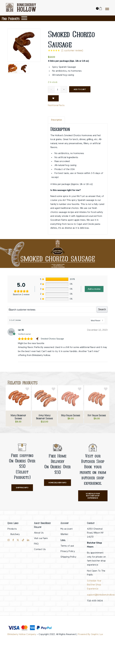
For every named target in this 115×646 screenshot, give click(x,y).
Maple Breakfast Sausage (18, 417)
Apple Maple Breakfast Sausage (44, 417)
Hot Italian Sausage (97, 415)
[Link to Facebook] (13, 540)
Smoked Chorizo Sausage (52, 339)
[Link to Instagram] (8, 540)
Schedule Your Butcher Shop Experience (94, 585)
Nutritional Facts (56, 105)
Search (102, 309)
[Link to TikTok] (23, 540)
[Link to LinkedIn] (28, 540)
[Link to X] (18, 540)
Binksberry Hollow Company (21, 634)
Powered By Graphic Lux (90, 634)
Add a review (94, 289)
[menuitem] (17, 531)
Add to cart (80, 89)
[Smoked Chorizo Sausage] (38, 338)
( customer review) (72, 50)
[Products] (24, 18)
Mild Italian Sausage (70, 415)
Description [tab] (56, 120)
